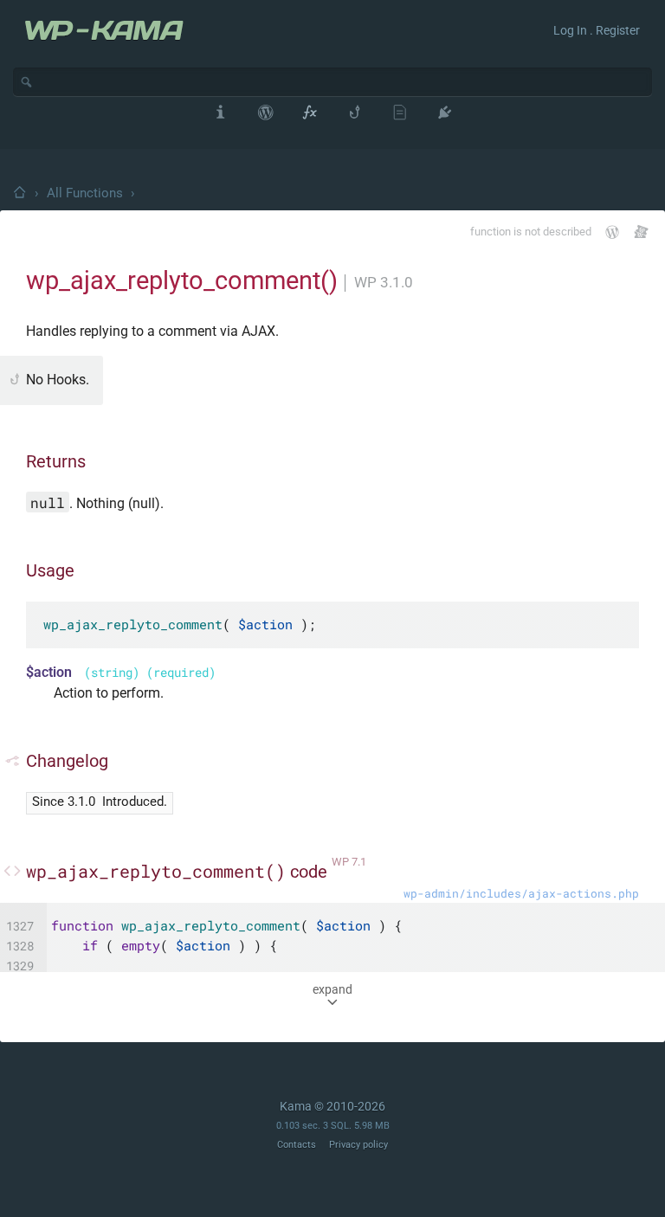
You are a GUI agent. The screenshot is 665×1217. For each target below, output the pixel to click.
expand (332, 989)
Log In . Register (596, 30)
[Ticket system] (641, 231)
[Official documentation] (612, 232)
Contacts (296, 1144)
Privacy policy (358, 1144)
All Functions (85, 193)
